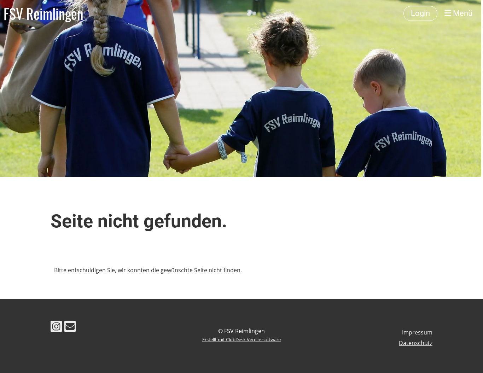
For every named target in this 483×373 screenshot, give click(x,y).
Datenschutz (415, 343)
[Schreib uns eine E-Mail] (70, 327)
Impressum (417, 332)
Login (420, 13)
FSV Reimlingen (43, 13)
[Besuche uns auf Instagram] (56, 327)
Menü (461, 13)
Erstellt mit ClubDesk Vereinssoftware (241, 339)
